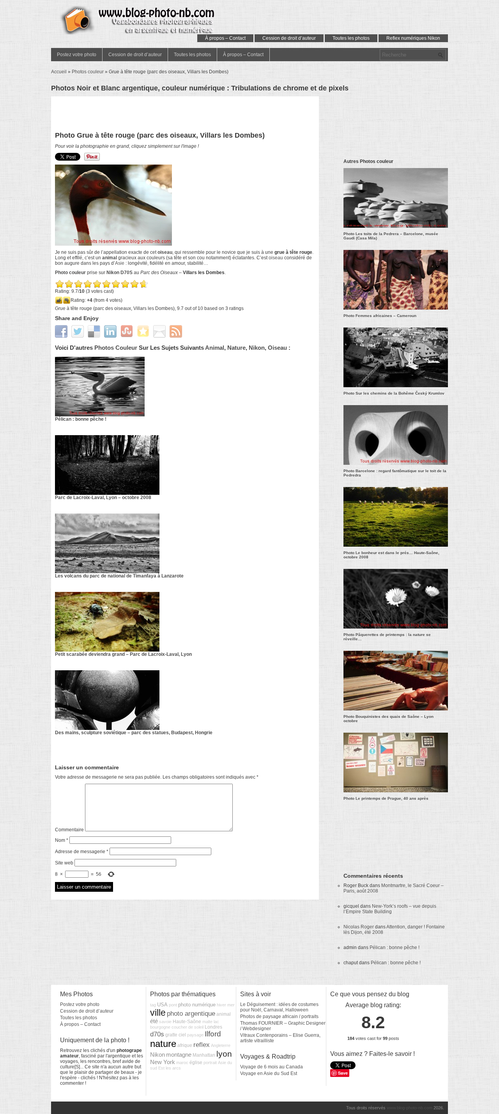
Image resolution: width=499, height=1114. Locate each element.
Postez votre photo (76, 54)
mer (231, 1004)
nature (236, 347)
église (195, 1062)
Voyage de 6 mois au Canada (271, 1067)
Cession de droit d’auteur (289, 38)
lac (216, 1021)
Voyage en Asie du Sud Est (268, 1073)
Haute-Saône (187, 1021)
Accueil (59, 71)
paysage (195, 1035)
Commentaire (69, 829)
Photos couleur (88, 71)
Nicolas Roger (358, 927)
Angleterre (220, 1045)
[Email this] (160, 331)
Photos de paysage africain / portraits (279, 1016)
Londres (213, 1027)
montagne (178, 1055)
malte (207, 1021)
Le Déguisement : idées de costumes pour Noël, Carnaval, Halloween (279, 1007)
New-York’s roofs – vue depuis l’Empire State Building (389, 908)
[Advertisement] (185, 116)
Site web (64, 863)
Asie (119, 263)
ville (158, 1013)
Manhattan (204, 1055)
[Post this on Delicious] (95, 331)
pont (173, 1004)
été (154, 1021)
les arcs (173, 1068)
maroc (182, 1062)
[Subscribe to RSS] (177, 331)
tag (153, 1004)
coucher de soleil (187, 1027)
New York (162, 1062)
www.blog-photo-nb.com (409, 1107)
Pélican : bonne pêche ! (80, 419)
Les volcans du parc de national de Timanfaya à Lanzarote (119, 576)
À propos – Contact (225, 38)
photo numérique (197, 1005)
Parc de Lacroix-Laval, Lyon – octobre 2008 (103, 497)
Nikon (257, 347)
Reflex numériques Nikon (413, 38)
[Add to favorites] (144, 331)
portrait (210, 1062)
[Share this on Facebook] (62, 331)
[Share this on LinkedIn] (111, 331)
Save (343, 1073)
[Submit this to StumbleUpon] (127, 331)
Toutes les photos (351, 38)
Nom (61, 840)
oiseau (276, 257)
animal (109, 257)
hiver (221, 1004)
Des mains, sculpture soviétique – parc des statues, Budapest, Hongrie (133, 732)
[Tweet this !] (78, 331)
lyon (224, 1054)
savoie (165, 1021)
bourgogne (160, 1027)
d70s (157, 1034)
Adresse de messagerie (81, 851)
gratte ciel (175, 1035)
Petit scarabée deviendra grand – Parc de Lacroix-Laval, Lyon (123, 654)
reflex (201, 1044)
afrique (184, 1045)
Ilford (213, 1034)
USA (162, 1005)
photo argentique (191, 1013)
